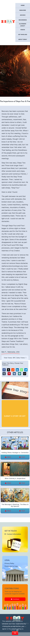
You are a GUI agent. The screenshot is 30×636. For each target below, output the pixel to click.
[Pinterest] (9, 374)
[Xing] (19, 374)
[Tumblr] (4, 374)
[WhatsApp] (21, 370)
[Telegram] (26, 370)
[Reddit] (13, 370)
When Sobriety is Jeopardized (15, 478)
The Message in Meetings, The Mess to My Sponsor (15, 505)
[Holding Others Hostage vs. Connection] (15, 437)
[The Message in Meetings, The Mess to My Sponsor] (15, 489)
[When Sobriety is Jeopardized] (15, 463)
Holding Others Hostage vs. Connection (15, 452)
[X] (8, 370)
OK (15, 633)
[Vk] (14, 374)
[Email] (25, 374)
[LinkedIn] (17, 370)
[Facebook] (4, 370)
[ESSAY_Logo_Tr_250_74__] (15, 616)
